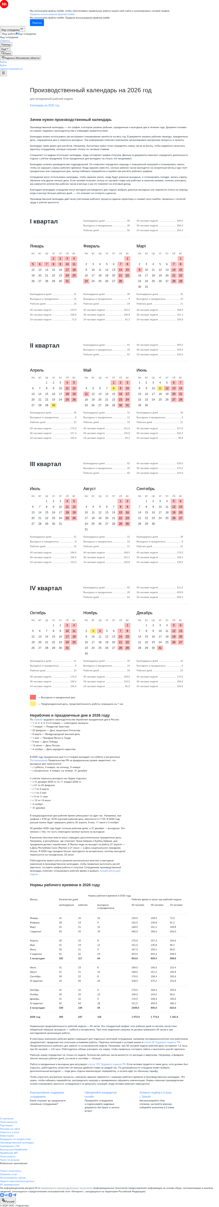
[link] (6, 53)
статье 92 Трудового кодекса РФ (162, 1042)
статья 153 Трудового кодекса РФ (107, 1064)
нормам (38, 719)
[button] (3, 61)
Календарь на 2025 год (44, 105)
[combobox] (8, 1201)
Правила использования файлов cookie (87, 17)
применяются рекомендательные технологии (66, 1188)
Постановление (38, 760)
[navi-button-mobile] (3, 73)
